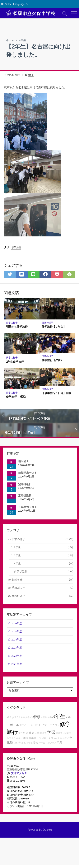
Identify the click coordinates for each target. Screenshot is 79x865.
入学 (60, 738)
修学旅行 (16, 247)
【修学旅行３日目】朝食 (56, 393)
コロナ (17, 742)
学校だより (42, 587)
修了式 (66, 738)
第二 (20, 733)
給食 (9, 717)
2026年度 (16, 623)
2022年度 (16, 656)
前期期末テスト (27, 472)
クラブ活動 (43, 571)
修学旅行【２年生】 (54, 326)
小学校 (29, 743)
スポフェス (51, 743)
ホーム (10, 40)
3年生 (43, 563)
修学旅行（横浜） (17, 396)
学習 (51, 732)
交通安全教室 (18, 717)
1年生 (43, 547)
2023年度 (16, 647)
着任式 (23, 725)
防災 (9, 738)
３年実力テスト (27, 507)
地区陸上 (23, 461)
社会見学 (34, 733)
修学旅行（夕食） (52, 360)
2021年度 (16, 664)
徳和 (50, 717)
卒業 (59, 742)
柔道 (25, 738)
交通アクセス (19, 773)
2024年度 (16, 639)
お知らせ (42, 579)
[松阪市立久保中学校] (30, 13)
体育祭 (44, 717)
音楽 (35, 742)
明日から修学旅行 (17, 326)
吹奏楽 (32, 738)
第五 (23, 743)
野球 (25, 733)
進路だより (42, 596)
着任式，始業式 (63, 733)
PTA (55, 738)
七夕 (14, 738)
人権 (50, 738)
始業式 (19, 738)
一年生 (42, 743)
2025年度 (16, 631)
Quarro (47, 829)
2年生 (22, 40)
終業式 (29, 717)
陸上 (38, 725)
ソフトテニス (49, 725)
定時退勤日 (25, 484)
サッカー (30, 725)
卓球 (36, 716)
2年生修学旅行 (15, 361)
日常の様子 (12, 322)
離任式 (43, 733)
